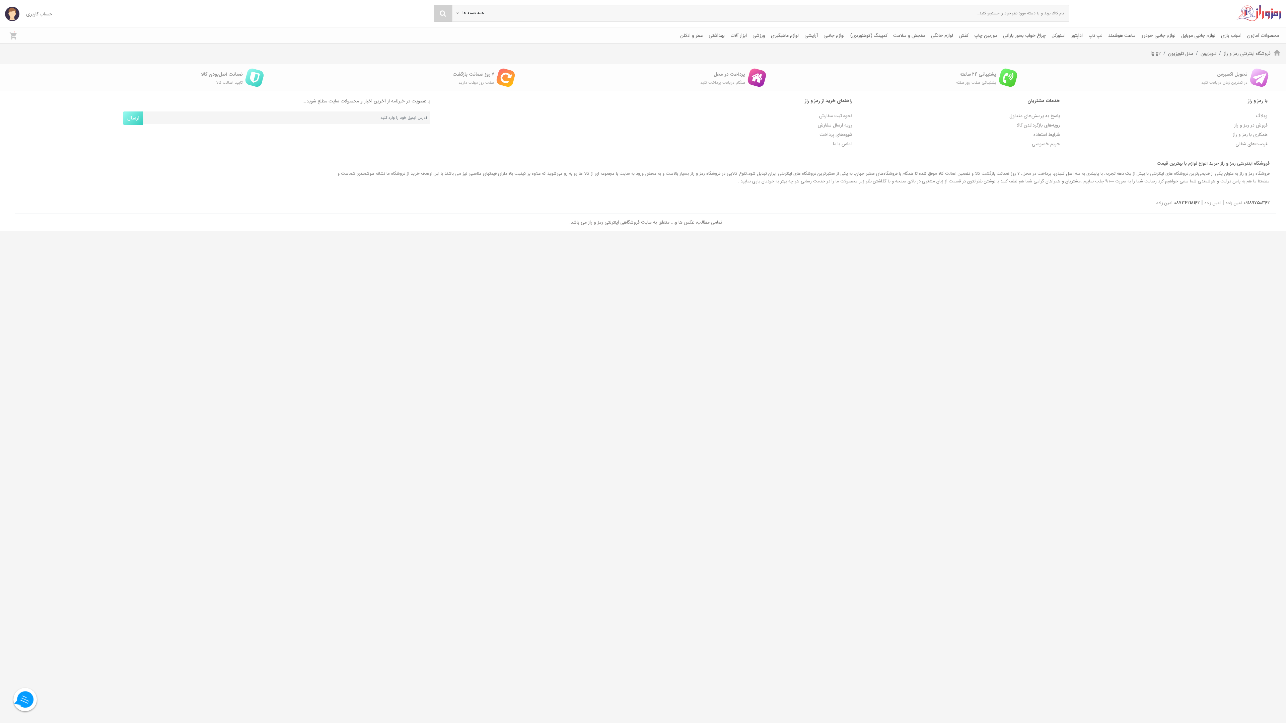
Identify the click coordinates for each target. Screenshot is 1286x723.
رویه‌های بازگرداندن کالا (1038, 125)
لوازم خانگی (942, 35)
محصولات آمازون (1263, 35)
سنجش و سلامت (909, 35)
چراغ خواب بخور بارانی (1024, 35)
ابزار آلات (738, 35)
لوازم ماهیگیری (785, 35)
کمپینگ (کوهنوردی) (868, 35)
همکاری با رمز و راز (1250, 134)
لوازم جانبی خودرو (1158, 35)
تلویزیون (1208, 53)
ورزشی (759, 35)
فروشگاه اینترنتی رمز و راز (1247, 53)
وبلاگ (1262, 115)
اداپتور (1077, 35)
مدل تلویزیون (1180, 53)
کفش (964, 35)
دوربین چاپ (985, 35)
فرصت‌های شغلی (1251, 144)
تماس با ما (842, 144)
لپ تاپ (1095, 35)
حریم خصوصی (1046, 144)
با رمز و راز (1258, 100)
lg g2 (1156, 53)
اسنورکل (1059, 35)
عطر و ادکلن (691, 35)
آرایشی (811, 35)
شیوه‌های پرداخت (835, 134)
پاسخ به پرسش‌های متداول (1034, 115)
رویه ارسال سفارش (835, 125)
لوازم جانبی (834, 35)
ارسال (133, 118)
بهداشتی (717, 35)
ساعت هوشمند (1122, 35)
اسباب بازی (1231, 35)
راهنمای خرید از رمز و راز (828, 100)
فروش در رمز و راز (1251, 125)
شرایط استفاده (1046, 134)
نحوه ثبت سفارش (835, 115)
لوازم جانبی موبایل (1198, 35)
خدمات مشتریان (1043, 100)
